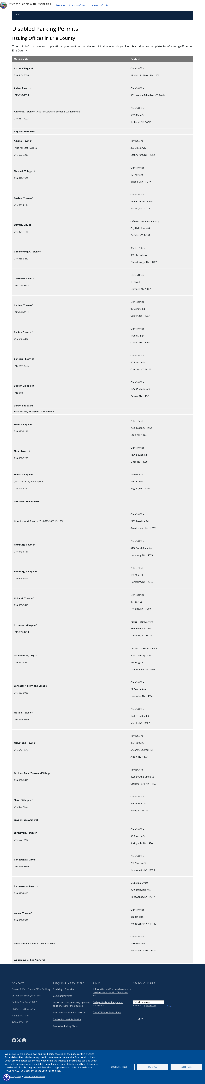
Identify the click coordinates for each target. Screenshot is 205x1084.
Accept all (186, 1067)
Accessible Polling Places (65, 1026)
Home (17, 14)
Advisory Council (78, 5)
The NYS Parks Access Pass (107, 1012)
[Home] (24, 1041)
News (94, 5)
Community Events (62, 995)
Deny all (152, 1067)
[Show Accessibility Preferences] (6, 1077)
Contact (106, 5)
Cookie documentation (34, 1076)
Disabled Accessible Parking (67, 1019)
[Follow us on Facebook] (14, 1041)
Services (60, 5)
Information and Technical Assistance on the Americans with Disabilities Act (112, 992)
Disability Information (64, 989)
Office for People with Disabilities (29, 4)
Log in (139, 1018)
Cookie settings (119, 1067)
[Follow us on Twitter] (19, 1041)
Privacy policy (15, 1076)
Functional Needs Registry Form (69, 1012)
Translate (151, 1005)
